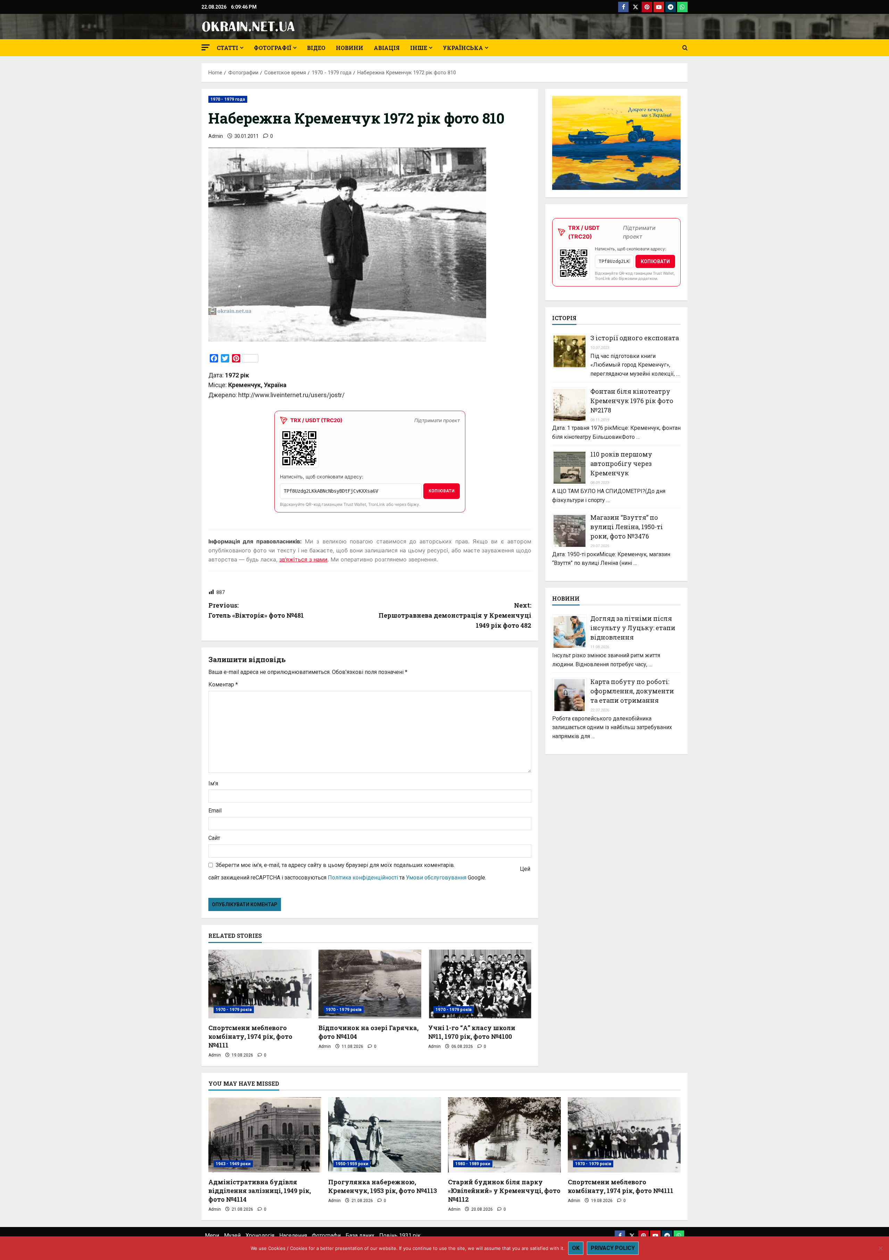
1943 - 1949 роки (233, 1163)
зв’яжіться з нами (303, 559)
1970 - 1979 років (234, 1009)
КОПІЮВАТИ (442, 491)
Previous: (256, 610)
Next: (455, 615)
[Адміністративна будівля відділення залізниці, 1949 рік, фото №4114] (264, 1135)
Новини (349, 47)
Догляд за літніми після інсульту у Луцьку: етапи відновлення (632, 627)
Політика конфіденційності (363, 877)
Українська (463, 47)
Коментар (223, 684)
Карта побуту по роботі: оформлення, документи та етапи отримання (632, 690)
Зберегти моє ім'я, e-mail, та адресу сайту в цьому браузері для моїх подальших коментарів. (335, 865)
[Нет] (880, 1248)
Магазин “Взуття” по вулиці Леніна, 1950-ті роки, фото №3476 (626, 526)
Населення (293, 1235)
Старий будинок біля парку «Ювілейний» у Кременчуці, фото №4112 (504, 1190)
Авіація (387, 47)
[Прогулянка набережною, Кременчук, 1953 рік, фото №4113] (384, 1135)
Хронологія (260, 1235)
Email (215, 810)
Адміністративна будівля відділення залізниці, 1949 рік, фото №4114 (259, 1190)
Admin (215, 136)
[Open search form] (685, 48)
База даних (360, 1235)
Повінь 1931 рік (400, 1235)
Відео (316, 47)
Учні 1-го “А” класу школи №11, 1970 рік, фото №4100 (471, 1032)
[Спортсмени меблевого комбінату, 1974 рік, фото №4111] (259, 984)
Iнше (418, 47)
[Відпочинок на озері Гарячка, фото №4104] (370, 984)
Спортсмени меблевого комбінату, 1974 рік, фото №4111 (250, 1036)
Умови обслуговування (436, 877)
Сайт (214, 838)
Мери (212, 1235)
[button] (205, 47)
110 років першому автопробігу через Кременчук (621, 463)
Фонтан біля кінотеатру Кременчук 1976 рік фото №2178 (631, 400)
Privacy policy (613, 1248)
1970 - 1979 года (227, 99)
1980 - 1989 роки (472, 1163)
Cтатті (227, 47)
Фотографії (272, 47)
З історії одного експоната (634, 338)
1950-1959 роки (351, 1163)
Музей (232, 1235)
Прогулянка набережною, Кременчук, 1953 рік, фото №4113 (382, 1186)
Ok (576, 1248)
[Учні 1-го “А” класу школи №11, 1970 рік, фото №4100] (479, 984)
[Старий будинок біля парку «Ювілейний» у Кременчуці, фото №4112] (504, 1135)
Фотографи (326, 1235)
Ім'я (213, 783)
